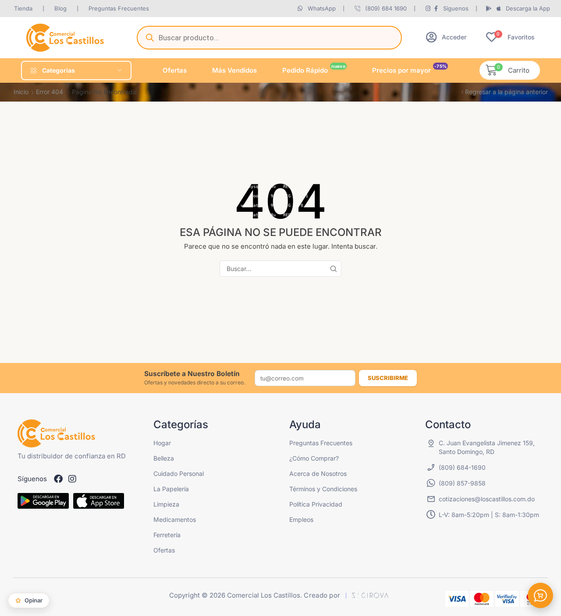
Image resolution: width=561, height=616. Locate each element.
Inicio (21, 91)
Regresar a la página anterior (506, 91)
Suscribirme (388, 377)
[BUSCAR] (333, 268)
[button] (446, 37)
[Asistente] (540, 595)
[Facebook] (58, 479)
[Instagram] (72, 479)
